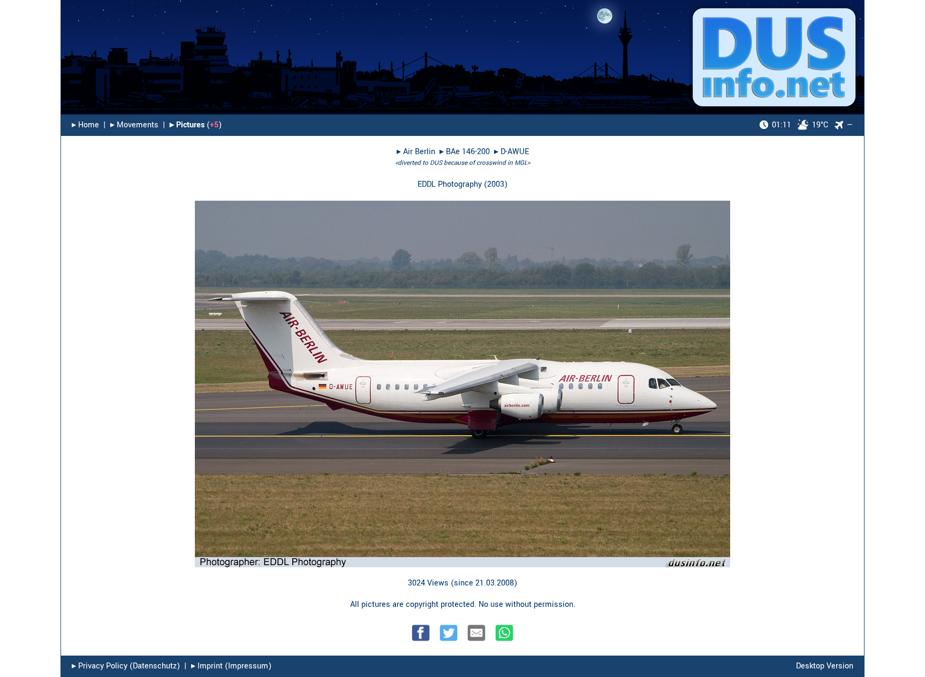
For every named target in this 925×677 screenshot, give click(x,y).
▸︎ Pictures (187, 125)
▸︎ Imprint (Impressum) (231, 666)
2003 (495, 184)
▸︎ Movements (134, 125)
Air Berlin (419, 151)
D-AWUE (515, 151)
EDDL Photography (450, 184)
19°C (800, 125)
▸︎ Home (85, 125)
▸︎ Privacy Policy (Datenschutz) (126, 666)
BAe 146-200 (468, 151)
